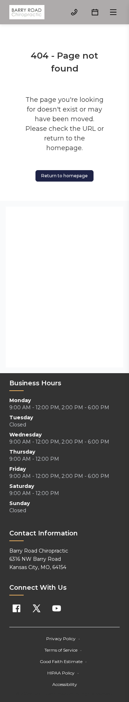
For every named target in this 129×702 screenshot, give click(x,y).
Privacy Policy (63, 638)
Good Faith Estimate (63, 661)
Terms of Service (63, 650)
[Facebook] (16, 608)
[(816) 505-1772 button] (74, 12)
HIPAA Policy (63, 673)
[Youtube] (56, 608)
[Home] (26, 12)
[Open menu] (113, 12)
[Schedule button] (95, 12)
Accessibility (64, 684)
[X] (36, 608)
